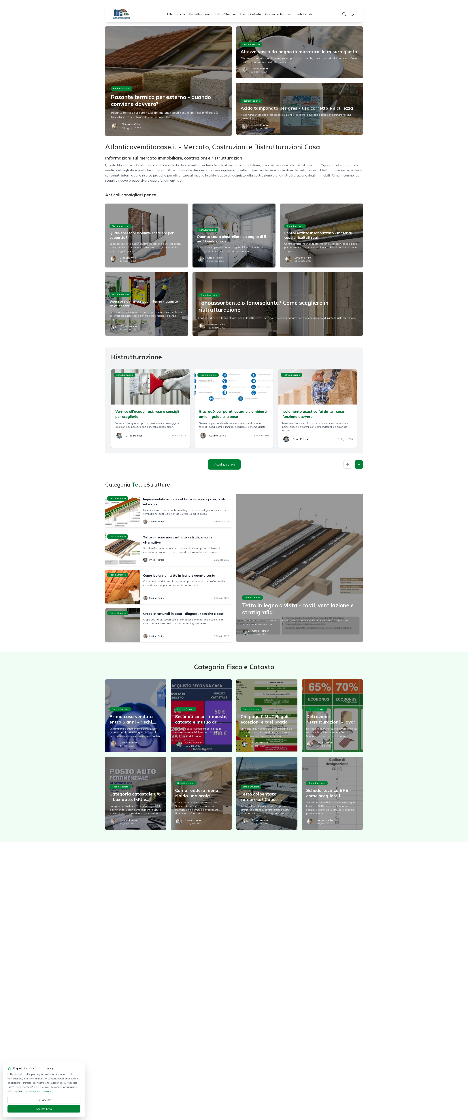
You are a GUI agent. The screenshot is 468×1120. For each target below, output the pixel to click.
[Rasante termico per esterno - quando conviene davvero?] (168, 81)
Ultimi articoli (176, 14)
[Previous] (348, 464)
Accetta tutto (44, 1108)
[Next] (359, 464)
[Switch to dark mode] (352, 14)
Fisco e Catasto (250, 14)
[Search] (344, 14)
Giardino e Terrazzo (278, 14)
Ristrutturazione (199, 14)
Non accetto (44, 1100)
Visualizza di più (224, 464)
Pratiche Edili (304, 14)
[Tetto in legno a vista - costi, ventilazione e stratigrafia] (299, 568)
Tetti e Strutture (225, 14)
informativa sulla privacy (36, 1091)
